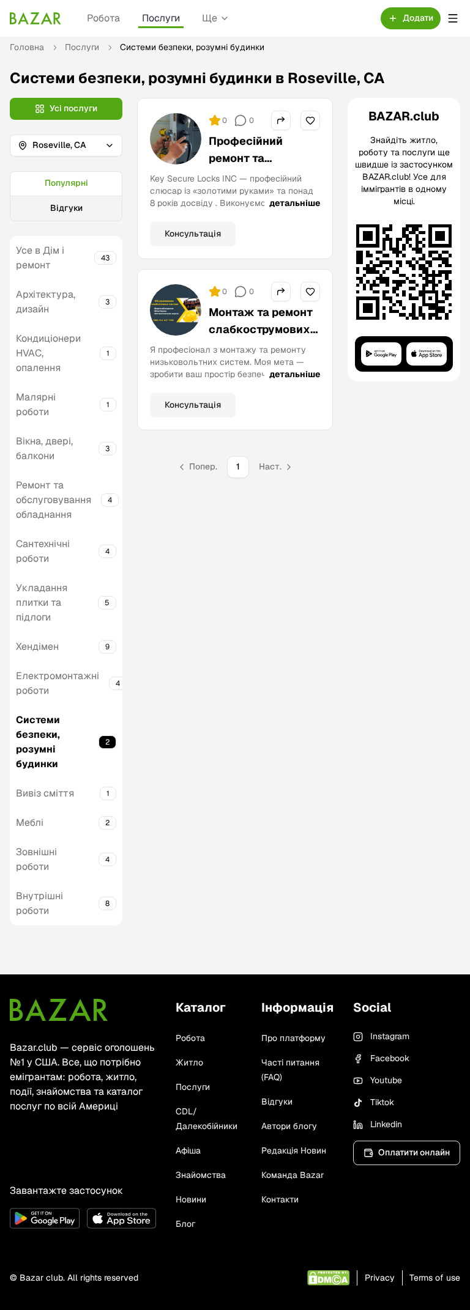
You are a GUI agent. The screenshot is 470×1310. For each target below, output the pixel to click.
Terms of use (434, 1277)
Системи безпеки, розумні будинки (38, 741)
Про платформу (293, 1037)
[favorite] (310, 120)
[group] (66, 196)
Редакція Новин (293, 1150)
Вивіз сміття (45, 793)
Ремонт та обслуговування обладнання (53, 500)
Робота (103, 18)
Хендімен (37, 646)
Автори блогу (289, 1126)
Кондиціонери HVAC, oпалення (48, 353)
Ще (209, 18)
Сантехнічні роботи (43, 551)
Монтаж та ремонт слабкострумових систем (261, 329)
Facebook (389, 1058)
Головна (27, 47)
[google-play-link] (45, 1218)
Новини (191, 1199)
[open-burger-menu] (453, 18)
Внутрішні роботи (39, 903)
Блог (185, 1223)
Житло (189, 1062)
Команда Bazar (292, 1174)
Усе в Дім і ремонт (40, 257)
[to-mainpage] (59, 1010)
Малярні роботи (36, 404)
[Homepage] (35, 18)
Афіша (188, 1150)
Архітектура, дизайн (45, 301)
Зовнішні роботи (36, 859)
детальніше (294, 202)
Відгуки (66, 207)
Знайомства (201, 1174)
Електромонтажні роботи (57, 683)
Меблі (29, 822)
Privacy (380, 1277)
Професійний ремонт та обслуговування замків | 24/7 (255, 166)
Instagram (389, 1036)
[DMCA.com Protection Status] (328, 1278)
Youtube (386, 1080)
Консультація (193, 233)
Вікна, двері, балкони (44, 448)
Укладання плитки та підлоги (41, 602)
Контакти (280, 1199)
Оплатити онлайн (414, 1152)
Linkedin (386, 1124)
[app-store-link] (122, 1218)
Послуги (161, 18)
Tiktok (382, 1102)
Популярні (66, 182)
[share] (281, 120)
